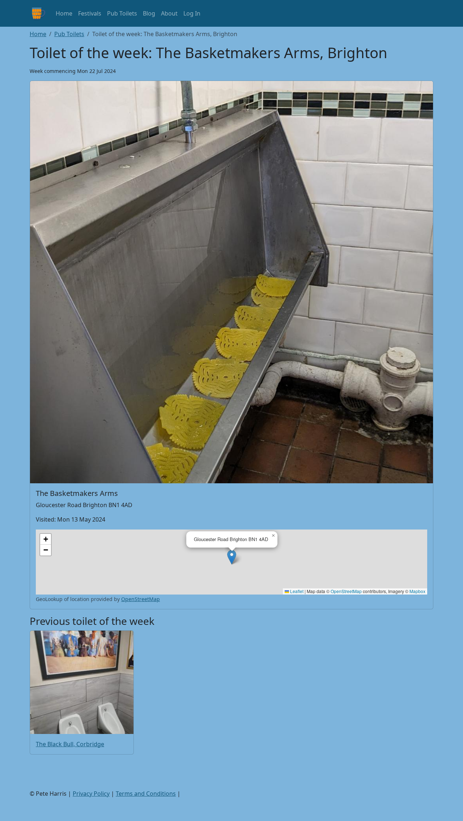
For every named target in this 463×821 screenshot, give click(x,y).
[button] (231, 557)
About (169, 13)
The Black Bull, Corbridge (70, 744)
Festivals (89, 13)
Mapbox (417, 591)
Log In (191, 13)
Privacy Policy (91, 794)
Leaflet (296, 591)
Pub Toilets (122, 13)
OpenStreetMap (346, 591)
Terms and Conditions (146, 794)
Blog (149, 13)
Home (64, 13)
